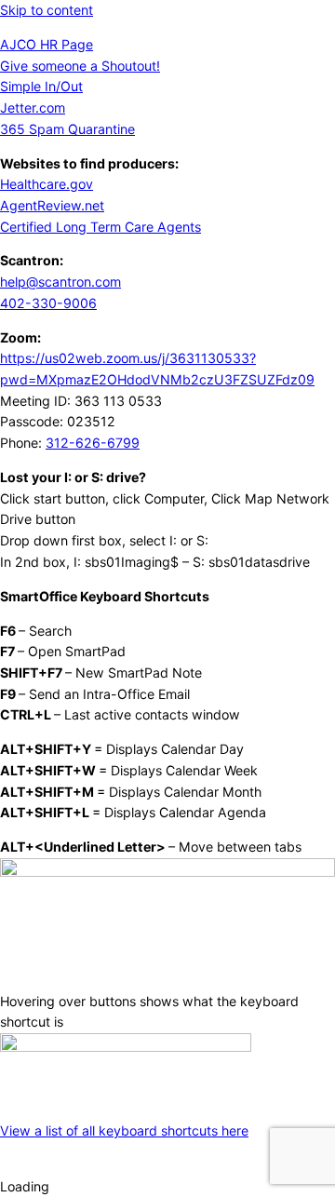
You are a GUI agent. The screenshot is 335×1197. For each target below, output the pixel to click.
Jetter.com (32, 107)
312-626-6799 (93, 443)
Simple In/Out (41, 86)
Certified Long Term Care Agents (100, 227)
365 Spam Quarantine (67, 129)
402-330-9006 (48, 303)
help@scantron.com (60, 281)
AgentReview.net (52, 205)
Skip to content (46, 10)
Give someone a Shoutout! (80, 66)
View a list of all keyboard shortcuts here (124, 1130)
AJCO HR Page (46, 44)
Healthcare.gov (46, 184)
